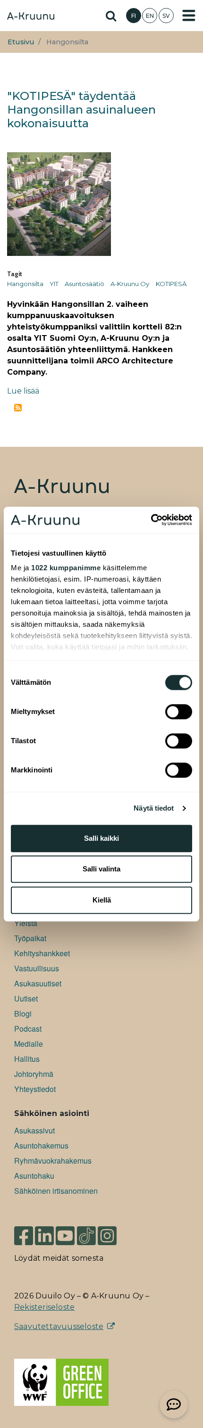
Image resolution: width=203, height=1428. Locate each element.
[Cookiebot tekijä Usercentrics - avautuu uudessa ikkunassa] (151, 520)
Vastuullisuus (36, 968)
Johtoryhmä (33, 1073)
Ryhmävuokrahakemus (53, 1160)
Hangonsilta (25, 283)
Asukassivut (34, 1130)
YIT (54, 283)
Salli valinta (101, 869)
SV (166, 15)
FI (133, 15)
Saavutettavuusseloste (58, 1326)
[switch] (178, 711)
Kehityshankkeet (42, 953)
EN (150, 15)
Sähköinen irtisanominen (56, 1190)
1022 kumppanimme (66, 568)
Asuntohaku (34, 1175)
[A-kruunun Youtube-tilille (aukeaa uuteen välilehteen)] (65, 1235)
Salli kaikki (101, 838)
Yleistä (25, 923)
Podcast (28, 1028)
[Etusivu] (30, 17)
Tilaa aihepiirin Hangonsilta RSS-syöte (18, 407)
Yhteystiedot (35, 1088)
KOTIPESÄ (171, 283)
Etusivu (21, 42)
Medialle (28, 1043)
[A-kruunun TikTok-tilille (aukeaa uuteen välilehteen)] (86, 1235)
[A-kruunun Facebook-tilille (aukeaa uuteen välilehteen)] (23, 1235)
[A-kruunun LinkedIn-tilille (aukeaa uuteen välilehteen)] (44, 1235)
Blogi (23, 1013)
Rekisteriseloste (44, 1307)
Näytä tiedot (154, 808)
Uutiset (26, 998)
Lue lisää (23, 390)
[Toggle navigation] (189, 15)
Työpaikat (30, 938)
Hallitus (27, 1058)
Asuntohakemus (41, 1145)
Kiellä (102, 900)
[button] (174, 1404)
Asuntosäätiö (84, 283)
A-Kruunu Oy (129, 283)
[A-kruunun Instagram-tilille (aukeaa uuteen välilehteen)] (114, 1235)
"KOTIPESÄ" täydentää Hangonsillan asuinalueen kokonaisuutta (81, 109)
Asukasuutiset (37, 983)
